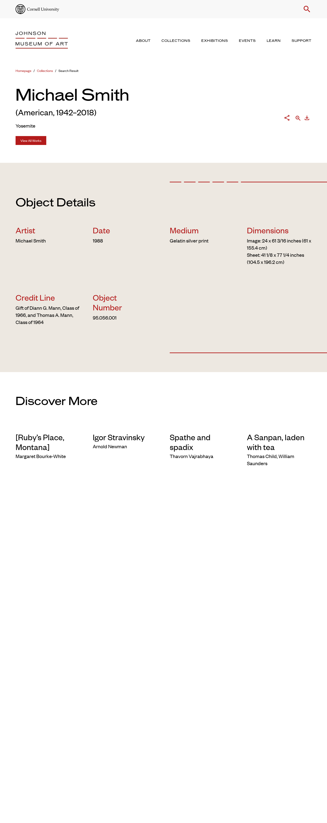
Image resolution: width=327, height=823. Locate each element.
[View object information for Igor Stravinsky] (125, 425)
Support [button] (301, 41)
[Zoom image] (298, 118)
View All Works (30, 140)
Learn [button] (274, 41)
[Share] (287, 118)
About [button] (143, 41)
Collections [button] (175, 41)
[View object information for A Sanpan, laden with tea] (279, 425)
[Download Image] (307, 118)
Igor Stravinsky (119, 437)
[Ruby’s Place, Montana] (40, 442)
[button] (307, 9)
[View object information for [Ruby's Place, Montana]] (48, 425)
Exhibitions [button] (214, 41)
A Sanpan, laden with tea (276, 442)
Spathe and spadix (190, 442)
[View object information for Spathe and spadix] (202, 425)
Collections (45, 70)
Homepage (23, 70)
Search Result (69, 70)
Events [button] (247, 41)
